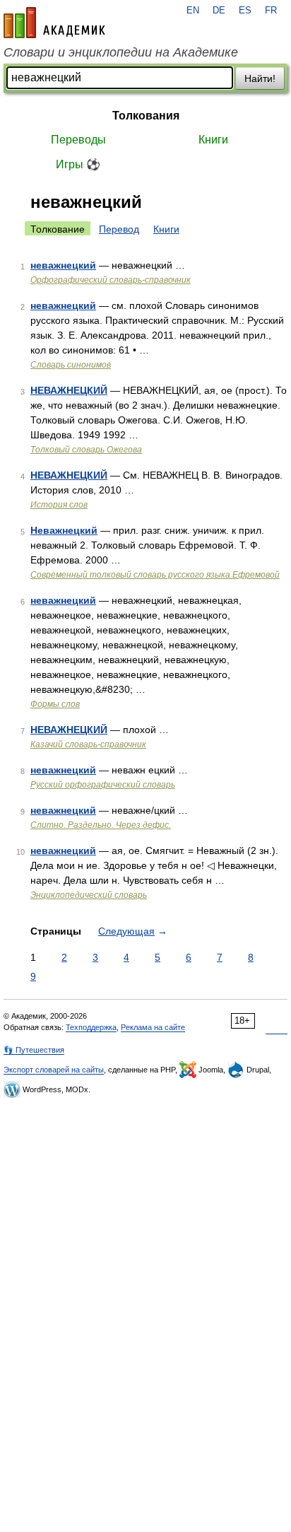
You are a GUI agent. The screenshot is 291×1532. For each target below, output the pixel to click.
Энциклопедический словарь (88, 895)
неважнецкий (63, 265)
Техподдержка (91, 1027)
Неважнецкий (63, 530)
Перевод (119, 229)
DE (219, 11)
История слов (59, 505)
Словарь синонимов (70, 365)
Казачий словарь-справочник (88, 744)
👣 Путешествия (34, 1050)
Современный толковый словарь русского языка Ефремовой (155, 575)
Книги (213, 140)
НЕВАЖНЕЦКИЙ (68, 390)
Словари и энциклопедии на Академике (121, 52)
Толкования (145, 116)
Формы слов (55, 704)
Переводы (78, 140)
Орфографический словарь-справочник (110, 280)
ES (245, 11)
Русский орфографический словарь (102, 785)
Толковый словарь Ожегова (86, 450)
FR (271, 11)
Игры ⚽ (78, 164)
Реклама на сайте (153, 1027)
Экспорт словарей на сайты (54, 1069)
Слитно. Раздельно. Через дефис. (100, 825)
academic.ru (54, 22)
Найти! (259, 78)
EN (192, 11)
